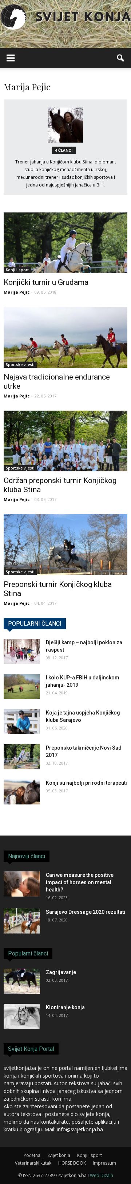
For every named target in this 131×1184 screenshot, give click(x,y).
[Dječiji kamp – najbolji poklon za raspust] (22, 651)
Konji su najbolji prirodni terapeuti (86, 783)
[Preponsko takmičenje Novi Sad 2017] (22, 756)
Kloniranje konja (65, 1007)
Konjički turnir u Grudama (46, 282)
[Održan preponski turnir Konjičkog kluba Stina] (65, 441)
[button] (121, 58)
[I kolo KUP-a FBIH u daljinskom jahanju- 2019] (22, 686)
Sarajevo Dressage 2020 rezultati (85, 912)
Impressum (104, 1163)
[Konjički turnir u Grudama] (65, 242)
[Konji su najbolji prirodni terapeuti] (22, 791)
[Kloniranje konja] (22, 1016)
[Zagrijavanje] (22, 981)
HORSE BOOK (72, 1163)
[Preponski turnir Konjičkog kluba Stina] (65, 544)
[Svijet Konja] (65, 16)
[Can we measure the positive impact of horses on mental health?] (22, 884)
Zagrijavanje (61, 972)
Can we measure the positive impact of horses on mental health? (80, 882)
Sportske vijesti (20, 364)
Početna (32, 1155)
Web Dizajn (101, 1175)
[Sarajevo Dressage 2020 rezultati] (22, 921)
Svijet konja (58, 1155)
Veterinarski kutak (33, 1163)
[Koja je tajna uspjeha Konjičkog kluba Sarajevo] (22, 721)
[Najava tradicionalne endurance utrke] (65, 337)
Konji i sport (17, 269)
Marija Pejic (16, 292)
